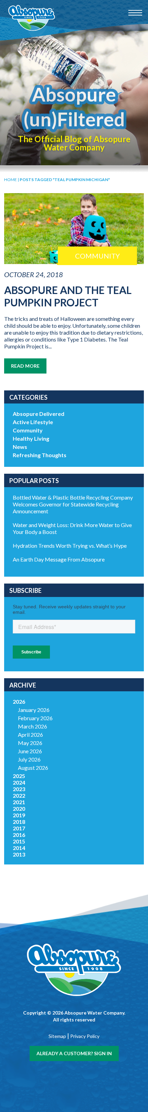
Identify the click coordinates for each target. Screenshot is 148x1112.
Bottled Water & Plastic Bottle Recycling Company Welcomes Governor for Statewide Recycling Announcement (73, 504)
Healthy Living (31, 438)
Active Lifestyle (33, 422)
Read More (25, 366)
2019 (19, 815)
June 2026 (30, 751)
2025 (19, 776)
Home (10, 179)
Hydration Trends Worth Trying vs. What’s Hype (70, 545)
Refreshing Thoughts (39, 455)
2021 (19, 802)
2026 (19, 701)
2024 (19, 782)
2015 (19, 841)
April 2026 (30, 734)
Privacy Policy (84, 1036)
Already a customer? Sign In (74, 1053)
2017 (19, 828)
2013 (19, 854)
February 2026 (35, 718)
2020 (19, 808)
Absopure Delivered (38, 413)
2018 (19, 821)
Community (28, 430)
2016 (19, 834)
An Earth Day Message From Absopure (59, 559)
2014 (19, 848)
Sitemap (57, 1036)
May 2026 (30, 742)
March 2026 (32, 726)
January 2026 (34, 709)
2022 (19, 795)
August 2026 (33, 767)
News (20, 446)
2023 (19, 789)
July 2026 (29, 759)
